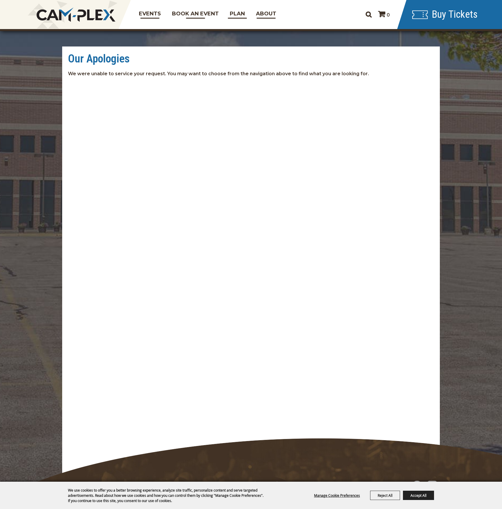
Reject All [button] (385, 495)
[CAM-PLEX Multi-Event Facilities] (76, 15)
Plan (237, 13)
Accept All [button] (418, 495)
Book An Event (195, 13)
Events (150, 13)
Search (368, 14)
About (266, 13)
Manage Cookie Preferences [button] (337, 495)
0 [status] (388, 15)
